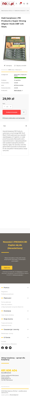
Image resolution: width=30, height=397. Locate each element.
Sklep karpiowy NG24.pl (6, 10)
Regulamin (19, 271)
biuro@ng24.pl (6, 372)
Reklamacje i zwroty (7, 333)
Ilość (4, 103)
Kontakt (3, 341)
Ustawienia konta (6, 325)
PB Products (18, 90)
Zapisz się (7, 267)
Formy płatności (6, 302)
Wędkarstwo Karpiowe (19, 10)
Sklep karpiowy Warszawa (9, 344)
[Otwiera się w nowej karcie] (2, 347)
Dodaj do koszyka (11, 112)
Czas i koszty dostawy (7, 315)
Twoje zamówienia (6, 323)
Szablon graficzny (9, 394)
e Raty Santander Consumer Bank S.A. (12, 307)
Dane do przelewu (6, 304)
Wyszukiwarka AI (5, 386)
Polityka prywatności (7, 294)
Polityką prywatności (18, 274)
